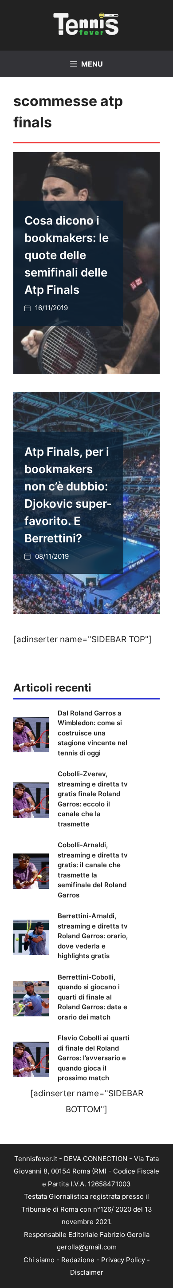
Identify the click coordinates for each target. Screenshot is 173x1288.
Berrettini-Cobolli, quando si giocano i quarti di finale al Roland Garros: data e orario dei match (92, 997)
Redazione (77, 1260)
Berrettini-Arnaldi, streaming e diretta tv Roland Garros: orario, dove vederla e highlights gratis (93, 936)
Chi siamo (39, 1260)
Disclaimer (86, 1272)
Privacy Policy (123, 1260)
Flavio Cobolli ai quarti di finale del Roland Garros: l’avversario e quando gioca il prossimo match (94, 1058)
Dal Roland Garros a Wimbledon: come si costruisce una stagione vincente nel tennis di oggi (92, 733)
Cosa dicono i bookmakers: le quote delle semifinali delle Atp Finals (66, 254)
